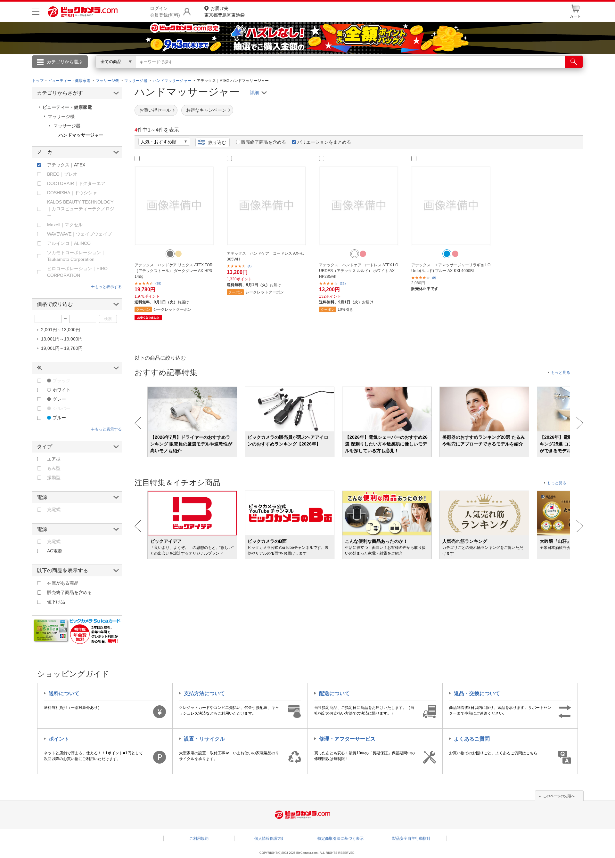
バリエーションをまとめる (324, 142)
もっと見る (560, 372)
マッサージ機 (61, 116)
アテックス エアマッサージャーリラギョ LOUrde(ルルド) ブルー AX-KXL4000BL (450, 268)
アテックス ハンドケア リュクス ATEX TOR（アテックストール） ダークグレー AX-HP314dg (174, 271)
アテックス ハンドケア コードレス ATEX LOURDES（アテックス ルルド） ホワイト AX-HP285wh (358, 271)
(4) (249, 266)
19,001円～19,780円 (62, 348)
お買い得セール (155, 110)
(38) (158, 283)
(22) (343, 283)
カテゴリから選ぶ (65, 61)
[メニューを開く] (36, 12)
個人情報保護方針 (269, 838)
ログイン (169, 72)
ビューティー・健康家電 (67, 107)
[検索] (574, 62)
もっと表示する (108, 287)
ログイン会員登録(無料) (165, 12)
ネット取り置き (390, 70)
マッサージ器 (66, 125)
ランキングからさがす (281, 70)
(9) (434, 277)
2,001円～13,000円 (60, 329)
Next (579, 423)
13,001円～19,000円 (62, 338)
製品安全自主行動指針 (411, 838)
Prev (138, 423)
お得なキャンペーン (206, 110)
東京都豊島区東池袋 (224, 12)
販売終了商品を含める (263, 142)
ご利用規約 (199, 838)
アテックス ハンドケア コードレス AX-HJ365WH (265, 256)
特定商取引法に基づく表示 (340, 838)
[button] (170, 254)
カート (575, 16)
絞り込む (217, 142)
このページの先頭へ (559, 796)
